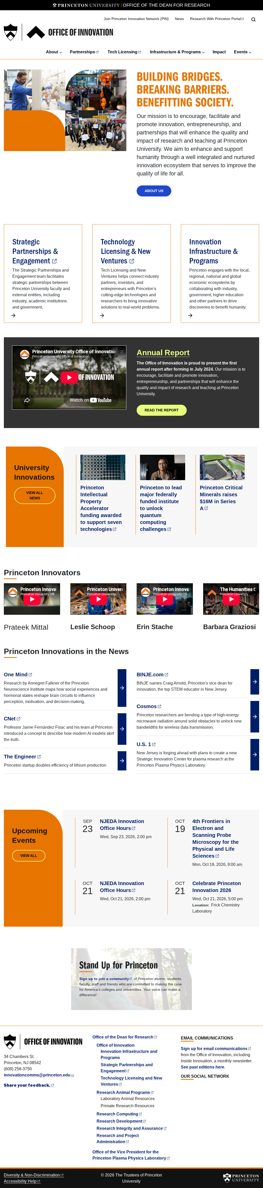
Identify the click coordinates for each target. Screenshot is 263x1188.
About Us (154, 191)
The (20, 756)
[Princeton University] (86, 5)
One (15, 674)
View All (28, 856)
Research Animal (123, 1092)
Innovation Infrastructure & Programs (213, 250)
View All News (34, 495)
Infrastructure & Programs (175, 52)
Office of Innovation (116, 1045)
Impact (219, 52)
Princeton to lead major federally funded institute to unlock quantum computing (161, 508)
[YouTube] (200, 1087)
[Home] (58, 32)
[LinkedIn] (183, 1087)
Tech (122, 52)
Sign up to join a (104, 979)
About (52, 52)
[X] (189, 1087)
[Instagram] (194, 1087)
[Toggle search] (253, 19)
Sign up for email (214, 1048)
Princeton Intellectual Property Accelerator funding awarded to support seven (101, 508)
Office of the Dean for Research (166, 5)
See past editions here (202, 1067)
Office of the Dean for (122, 1037)
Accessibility (20, 1181)
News (179, 19)
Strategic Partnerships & (35, 250)
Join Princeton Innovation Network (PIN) (136, 19)
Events (241, 52)
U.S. (144, 744)
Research (117, 1114)
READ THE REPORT (162, 410)
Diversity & (32, 1175)
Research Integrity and (130, 1128)
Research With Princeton (215, 19)
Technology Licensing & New (126, 250)
